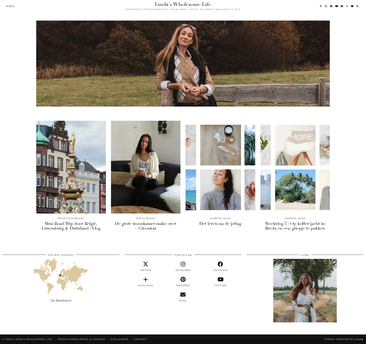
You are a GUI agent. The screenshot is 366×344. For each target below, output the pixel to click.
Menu (10, 6)
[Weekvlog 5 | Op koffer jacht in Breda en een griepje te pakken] (295, 167)
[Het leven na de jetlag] (220, 167)
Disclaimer (119, 339)
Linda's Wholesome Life (183, 4)
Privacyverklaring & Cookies (81, 339)
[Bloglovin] (347, 6)
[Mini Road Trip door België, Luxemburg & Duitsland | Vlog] (71, 167)
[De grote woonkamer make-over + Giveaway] (146, 167)
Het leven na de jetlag (220, 223)
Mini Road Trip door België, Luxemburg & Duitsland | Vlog (71, 226)
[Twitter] (321, 6)
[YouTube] (336, 6)
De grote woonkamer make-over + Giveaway (145, 226)
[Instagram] (326, 6)
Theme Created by (343, 339)
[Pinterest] (331, 6)
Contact (140, 339)
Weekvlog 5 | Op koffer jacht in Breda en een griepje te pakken (295, 226)
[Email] (352, 6)
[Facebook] (342, 6)
